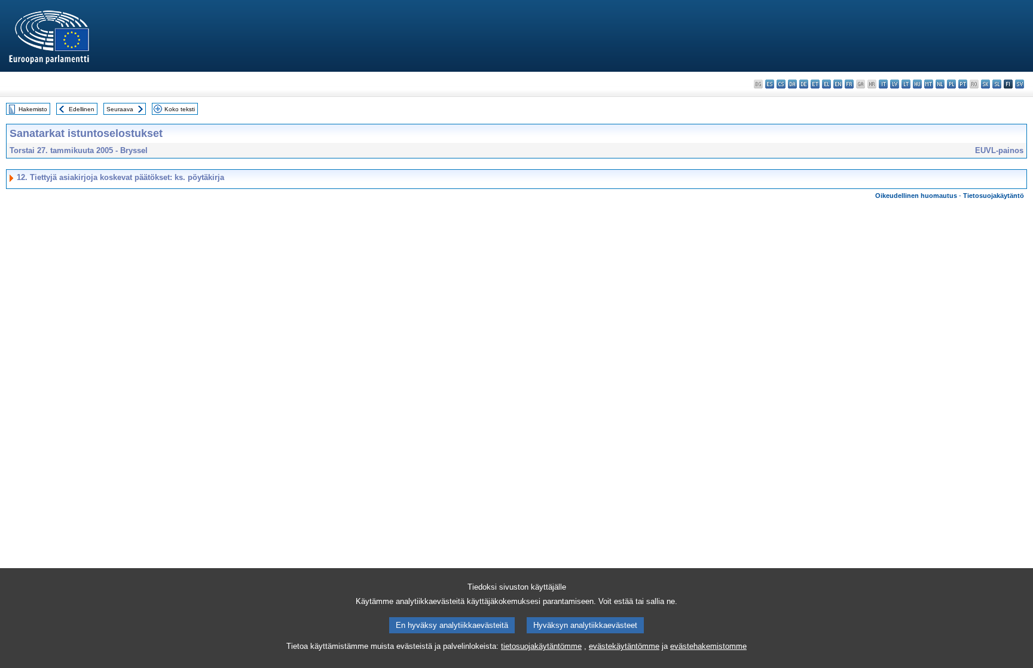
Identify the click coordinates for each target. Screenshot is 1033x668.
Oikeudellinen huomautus (916, 195)
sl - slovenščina (996, 84)
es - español (769, 84)
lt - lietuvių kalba (905, 84)
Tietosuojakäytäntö (993, 195)
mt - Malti (928, 84)
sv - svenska (1019, 84)
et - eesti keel (815, 84)
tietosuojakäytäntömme (541, 646)
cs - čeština (781, 84)
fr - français (849, 84)
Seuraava (119, 109)
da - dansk (792, 84)
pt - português (962, 84)
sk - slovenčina (985, 84)
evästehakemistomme (708, 646)
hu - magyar (917, 84)
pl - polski (951, 84)
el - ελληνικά (826, 84)
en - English (837, 84)
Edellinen (81, 109)
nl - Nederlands (940, 84)
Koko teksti (179, 109)
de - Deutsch (803, 84)
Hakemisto (33, 109)
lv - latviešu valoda (894, 84)
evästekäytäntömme (624, 646)
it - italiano (883, 84)
